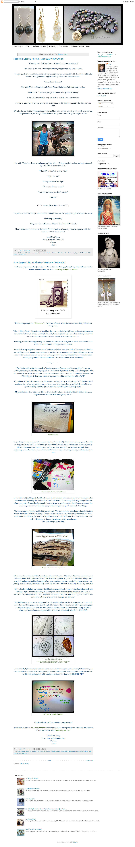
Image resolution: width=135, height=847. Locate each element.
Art (19, 252)
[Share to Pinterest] (45, 250)
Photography (72, 751)
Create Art (22, 751)
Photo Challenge (69, 252)
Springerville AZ (78, 252)
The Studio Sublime (87, 252)
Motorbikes (61, 252)
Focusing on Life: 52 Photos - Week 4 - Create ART (39, 262)
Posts (101, 103)
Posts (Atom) (24, 763)
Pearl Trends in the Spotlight (34, 829)
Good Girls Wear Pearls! (32, 788)
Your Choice (22, 254)
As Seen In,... (52, 46)
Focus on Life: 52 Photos (26, 252)
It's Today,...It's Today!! (32, 778)
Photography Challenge (82, 751)
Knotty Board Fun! (31, 819)
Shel (110, 64)
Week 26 (16, 254)
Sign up (100, 55)
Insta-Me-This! (102, 96)
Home (49, 760)
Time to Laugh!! (30, 799)
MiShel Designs (18, 46)
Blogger (75, 842)
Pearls (88, 46)
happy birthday (37, 252)
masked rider (45, 252)
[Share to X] (41, 250)
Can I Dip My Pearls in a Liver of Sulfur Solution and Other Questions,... (46, 809)
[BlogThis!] (39, 250)
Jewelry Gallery (63, 46)
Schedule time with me (104, 148)
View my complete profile (105, 88)
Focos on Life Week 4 (31, 751)
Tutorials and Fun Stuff (77, 46)
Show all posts (62, 54)
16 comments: (27, 250)
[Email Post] (33, 250)
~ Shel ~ (27, 46)
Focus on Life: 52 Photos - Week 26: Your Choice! (38, 58)
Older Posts (89, 760)
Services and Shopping (39, 46)
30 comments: (27, 749)
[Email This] (37, 250)
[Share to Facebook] (43, 250)
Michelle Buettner (53, 252)
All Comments (104, 107)
